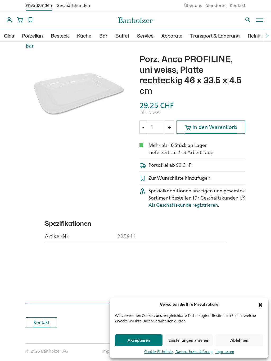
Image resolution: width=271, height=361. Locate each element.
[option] (79, 93)
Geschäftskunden (73, 5)
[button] (260, 304)
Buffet (122, 36)
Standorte (215, 5)
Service (145, 36)
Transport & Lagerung (215, 36)
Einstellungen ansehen (189, 340)
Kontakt (237, 5)
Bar (103, 36)
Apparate (171, 36)
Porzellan (32, 36)
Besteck (60, 36)
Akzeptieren (139, 340)
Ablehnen (239, 340)
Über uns (193, 5)
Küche (84, 36)
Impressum (224, 351)
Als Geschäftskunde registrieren (183, 205)
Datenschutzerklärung (194, 351)
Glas (9, 36)
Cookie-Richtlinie (158, 351)
